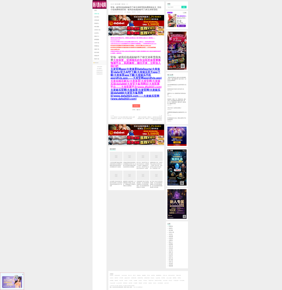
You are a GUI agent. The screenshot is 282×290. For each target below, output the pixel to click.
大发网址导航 (133, 277)
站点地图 (125, 285)
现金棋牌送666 (100, 74)
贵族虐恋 (171, 264)
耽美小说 (96, 59)
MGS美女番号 (117, 275)
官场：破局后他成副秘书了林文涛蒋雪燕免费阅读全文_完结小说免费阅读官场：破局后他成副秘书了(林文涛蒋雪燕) (136, 8)
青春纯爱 (171, 266)
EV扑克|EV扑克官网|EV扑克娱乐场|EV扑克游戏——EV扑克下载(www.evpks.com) (131, 45)
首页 (95, 10)
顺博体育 (116, 280)
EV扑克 (148, 275)
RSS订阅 (96, 62)
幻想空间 (171, 238)
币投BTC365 (150, 280)
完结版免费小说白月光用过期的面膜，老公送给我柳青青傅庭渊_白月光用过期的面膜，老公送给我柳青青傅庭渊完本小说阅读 (143, 184)
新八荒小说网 (99, 4)
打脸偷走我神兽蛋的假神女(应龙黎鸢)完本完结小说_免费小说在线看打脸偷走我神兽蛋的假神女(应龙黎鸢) (129, 165)
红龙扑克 (111, 277)
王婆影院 (150, 283)
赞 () (137, 106)
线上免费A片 (99, 68)
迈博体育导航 (140, 277)
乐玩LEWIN (165, 280)
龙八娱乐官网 (119, 283)
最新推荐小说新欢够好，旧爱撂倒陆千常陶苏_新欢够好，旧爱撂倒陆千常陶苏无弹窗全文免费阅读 (129, 183)
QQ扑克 (154, 283)
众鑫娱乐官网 (127, 277)
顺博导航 (174, 277)
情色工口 (96, 36)
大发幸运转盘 (124, 275)
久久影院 (130, 280)
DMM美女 (139, 275)
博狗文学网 (178, 275)
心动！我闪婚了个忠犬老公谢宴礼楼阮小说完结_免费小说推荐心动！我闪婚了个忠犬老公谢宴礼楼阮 (123, 117)
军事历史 (96, 46)
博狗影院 (140, 283)
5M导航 (179, 277)
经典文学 (96, 55)
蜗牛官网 (121, 280)
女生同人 (96, 33)
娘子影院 (145, 283)
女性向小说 (97, 30)
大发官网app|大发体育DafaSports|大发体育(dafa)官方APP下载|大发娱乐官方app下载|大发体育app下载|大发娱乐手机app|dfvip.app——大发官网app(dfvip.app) (136, 73)
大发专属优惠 (160, 283)
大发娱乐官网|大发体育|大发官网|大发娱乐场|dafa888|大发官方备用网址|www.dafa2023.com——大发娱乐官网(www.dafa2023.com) (135, 94)
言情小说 (96, 13)
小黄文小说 (165, 275)
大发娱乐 (140, 280)
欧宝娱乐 (152, 277)
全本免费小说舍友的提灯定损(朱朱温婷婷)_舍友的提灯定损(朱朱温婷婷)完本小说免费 (116, 183)
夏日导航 (130, 283)
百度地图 (132, 285)
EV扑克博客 (182, 280)
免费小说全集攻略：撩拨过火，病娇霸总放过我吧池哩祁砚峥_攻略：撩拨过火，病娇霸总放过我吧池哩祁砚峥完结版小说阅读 (150, 118)
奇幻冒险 (96, 26)
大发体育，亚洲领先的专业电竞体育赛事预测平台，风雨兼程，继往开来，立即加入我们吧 (136, 63)
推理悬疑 (96, 39)
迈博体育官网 (146, 277)
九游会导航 (158, 277)
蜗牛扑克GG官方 (171, 275)
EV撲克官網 (176, 280)
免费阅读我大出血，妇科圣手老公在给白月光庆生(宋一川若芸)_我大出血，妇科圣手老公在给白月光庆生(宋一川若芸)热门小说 (156, 165)
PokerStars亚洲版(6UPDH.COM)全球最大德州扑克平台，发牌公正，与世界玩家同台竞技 (133, 41)
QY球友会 (145, 280)
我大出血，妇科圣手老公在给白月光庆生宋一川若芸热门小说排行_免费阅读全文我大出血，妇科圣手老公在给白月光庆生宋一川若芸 (143, 165)
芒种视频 (135, 280)
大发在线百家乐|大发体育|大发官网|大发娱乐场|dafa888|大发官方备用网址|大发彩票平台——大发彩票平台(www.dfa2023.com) (136, 84)
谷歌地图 (129, 285)
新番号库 (116, 277)
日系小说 (96, 42)
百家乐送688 (99, 66)
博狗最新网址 (158, 275)
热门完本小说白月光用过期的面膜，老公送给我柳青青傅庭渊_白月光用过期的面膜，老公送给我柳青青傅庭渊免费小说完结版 (156, 184)
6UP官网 (121, 277)
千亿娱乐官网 (112, 283)
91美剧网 (135, 283)
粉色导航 (153, 275)
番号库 (134, 275)
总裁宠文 (171, 240)
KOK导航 (163, 277)
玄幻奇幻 (96, 17)
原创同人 (96, 23)
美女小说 (130, 275)
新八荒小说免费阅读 (138, 287)
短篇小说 (96, 49)
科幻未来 (96, 52)
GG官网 (125, 280)
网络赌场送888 (100, 72)
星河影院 (111, 275)
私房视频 (111, 280)
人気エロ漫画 (168, 277)
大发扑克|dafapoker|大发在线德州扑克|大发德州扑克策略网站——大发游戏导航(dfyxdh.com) (133, 43)
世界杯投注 (125, 283)
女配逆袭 (171, 236)
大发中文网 (166, 283)
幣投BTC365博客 (158, 280)
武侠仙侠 (96, 20)
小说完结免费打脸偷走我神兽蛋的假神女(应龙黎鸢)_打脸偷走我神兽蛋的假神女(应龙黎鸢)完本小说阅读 (116, 165)
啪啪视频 (144, 275)
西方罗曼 (171, 260)
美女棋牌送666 (100, 70)
